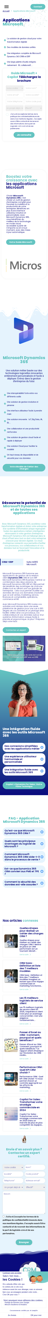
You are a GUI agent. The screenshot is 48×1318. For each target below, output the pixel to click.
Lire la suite (24, 955)
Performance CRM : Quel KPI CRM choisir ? (31, 1070)
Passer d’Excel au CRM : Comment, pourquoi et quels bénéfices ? (30, 1036)
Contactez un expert (16, 630)
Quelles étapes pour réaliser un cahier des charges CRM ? (31, 932)
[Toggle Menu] (6, 6)
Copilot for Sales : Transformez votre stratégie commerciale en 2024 (31, 1104)
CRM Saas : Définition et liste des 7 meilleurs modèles (30, 967)
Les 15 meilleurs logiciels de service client (31, 1001)
